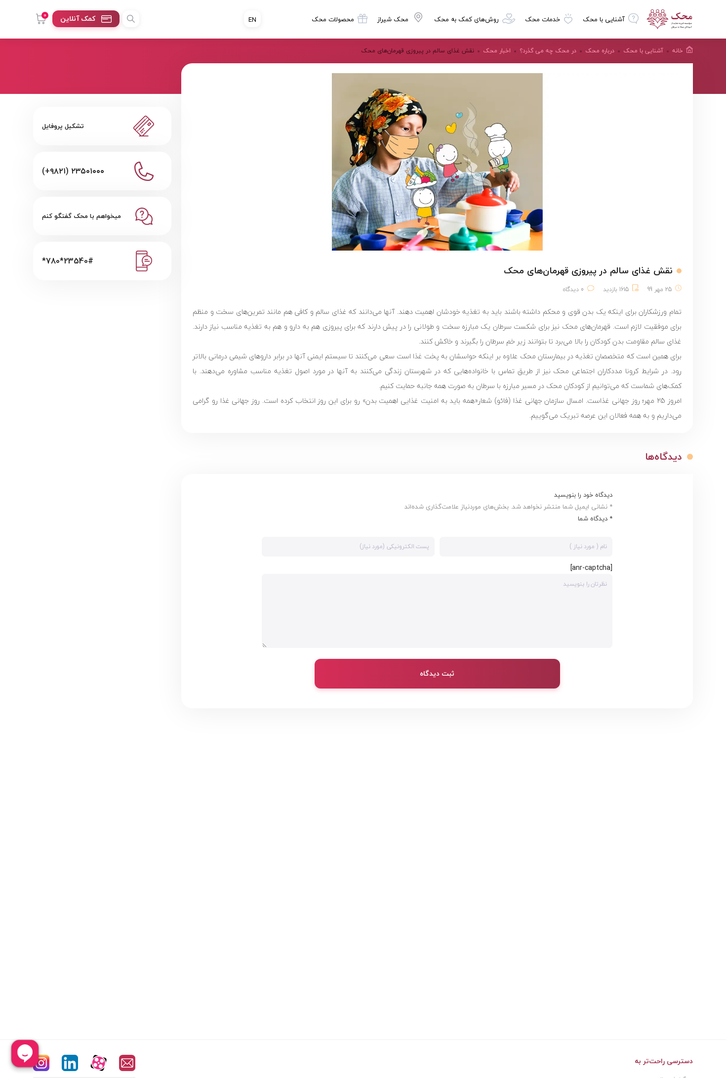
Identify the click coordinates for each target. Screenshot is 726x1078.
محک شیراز (392, 19)
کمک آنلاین (77, 18)
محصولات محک (333, 19)
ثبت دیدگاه (437, 673)
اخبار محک (497, 50)
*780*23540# (67, 261)
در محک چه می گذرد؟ (548, 50)
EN (252, 19)
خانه (677, 50)
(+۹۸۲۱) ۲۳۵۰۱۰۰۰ (73, 171)
